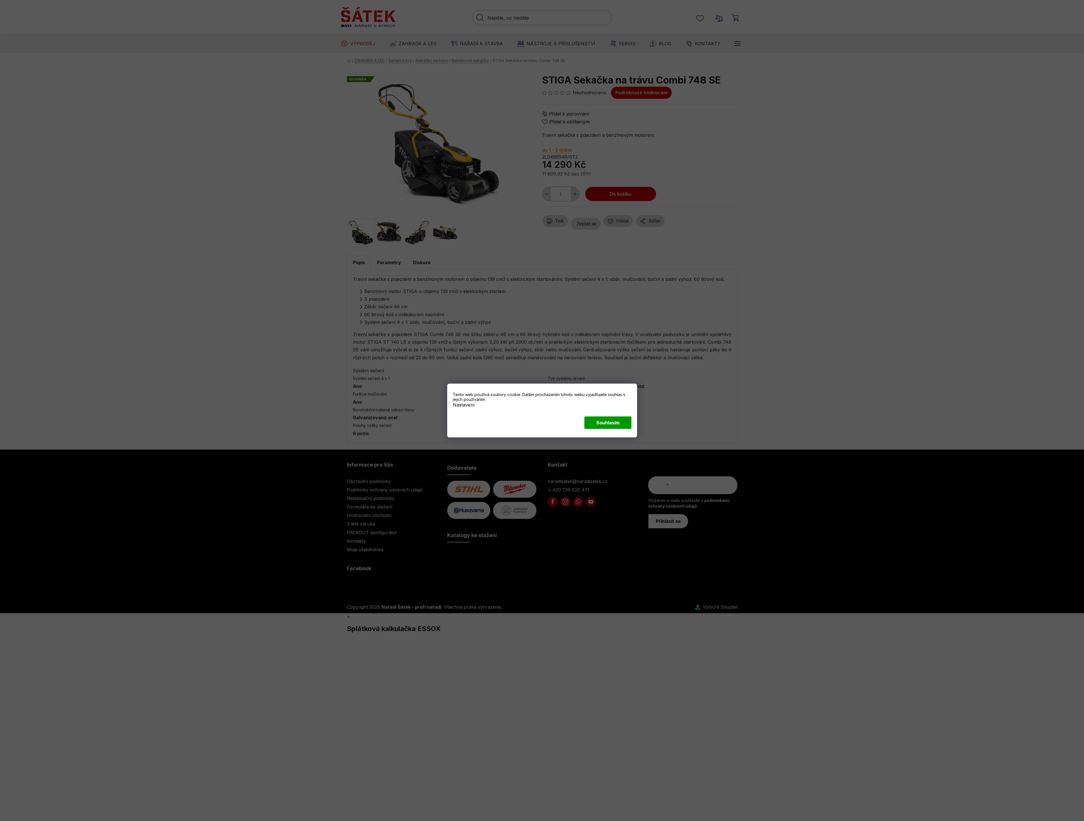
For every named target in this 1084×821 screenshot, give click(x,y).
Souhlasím (608, 423)
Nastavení (463, 405)
